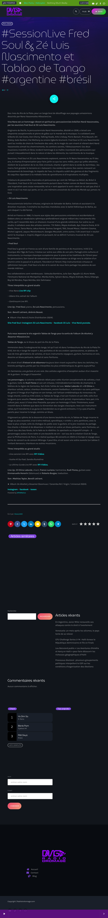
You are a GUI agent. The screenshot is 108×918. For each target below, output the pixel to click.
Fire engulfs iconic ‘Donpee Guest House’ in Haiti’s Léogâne (81, 741)
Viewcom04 (18, 514)
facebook (24, 489)
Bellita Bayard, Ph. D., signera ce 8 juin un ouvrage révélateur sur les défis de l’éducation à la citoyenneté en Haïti (83, 718)
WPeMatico (21, 493)
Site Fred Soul (14, 323)
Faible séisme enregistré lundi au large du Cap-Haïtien (76, 729)
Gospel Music (64, 689)
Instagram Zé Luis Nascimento (37, 323)
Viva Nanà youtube (81, 323)
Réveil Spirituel (66, 694)
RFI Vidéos (39, 454)
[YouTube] (93, 4)
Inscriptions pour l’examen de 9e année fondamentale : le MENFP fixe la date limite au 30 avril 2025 (82, 753)
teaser (34, 489)
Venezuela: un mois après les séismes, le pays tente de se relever (76, 552)
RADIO (99, 11)
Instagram (13, 489)
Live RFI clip (25, 290)
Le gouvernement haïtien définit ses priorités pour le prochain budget (82, 765)
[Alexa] (104, 4)
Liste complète (15, 745)
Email (10, 790)
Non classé (7, 24)
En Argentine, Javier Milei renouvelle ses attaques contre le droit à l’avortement (29, 552)
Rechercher (12, 611)
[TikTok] (97, 4)
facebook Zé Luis (62, 323)
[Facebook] (100, 4)
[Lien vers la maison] (14, 11)
